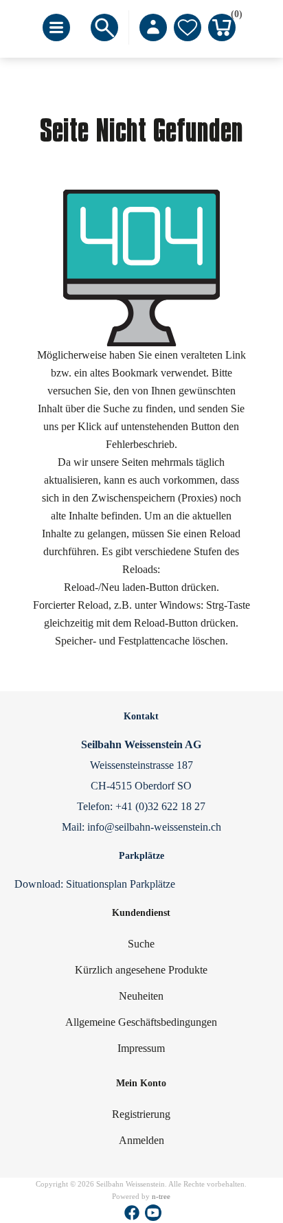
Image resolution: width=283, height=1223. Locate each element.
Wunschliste (187, 27)
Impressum (141, 1048)
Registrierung (141, 1114)
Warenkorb (233, 16)
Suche (141, 944)
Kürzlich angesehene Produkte (141, 970)
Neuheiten (141, 996)
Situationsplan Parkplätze (120, 884)
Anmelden (141, 1140)
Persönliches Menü (153, 27)
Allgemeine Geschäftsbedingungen (141, 1022)
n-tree (161, 1196)
